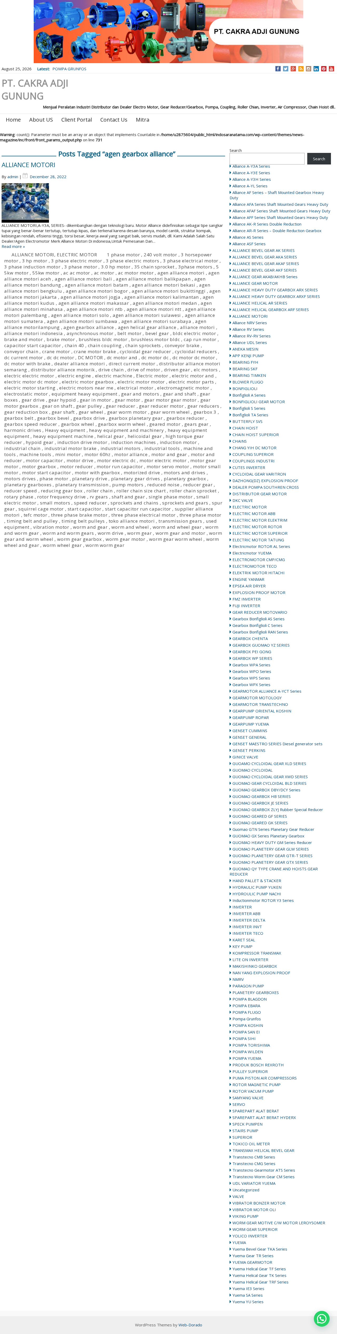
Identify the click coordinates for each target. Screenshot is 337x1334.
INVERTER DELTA (248, 920)
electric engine (74, 376)
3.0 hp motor (116, 267)
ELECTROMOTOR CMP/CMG (258, 559)
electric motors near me (86, 388)
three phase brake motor (79, 515)
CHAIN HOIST (245, 428)
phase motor (53, 479)
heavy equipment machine (63, 436)
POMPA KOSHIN (247, 1025)
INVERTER (242, 907)
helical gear (110, 436)
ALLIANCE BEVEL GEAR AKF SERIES (264, 270)
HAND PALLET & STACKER (256, 880)
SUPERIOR (242, 1137)
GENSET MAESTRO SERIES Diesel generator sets (277, 743)
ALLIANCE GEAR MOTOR (255, 283)
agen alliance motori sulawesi (147, 315)
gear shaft (63, 412)
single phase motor (170, 497)
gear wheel (91, 412)
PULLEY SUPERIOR (250, 1071)
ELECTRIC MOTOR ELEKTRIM (259, 520)
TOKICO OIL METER (251, 1143)
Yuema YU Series (248, 1301)
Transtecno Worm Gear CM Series (263, 1176)
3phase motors (195, 267)
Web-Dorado (190, 1324)
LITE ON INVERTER (250, 959)
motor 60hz (98, 454)
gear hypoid (62, 400)
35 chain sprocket (154, 267)
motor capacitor (44, 460)
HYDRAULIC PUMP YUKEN (256, 887)
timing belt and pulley (32, 521)
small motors (55, 503)
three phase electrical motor (143, 515)
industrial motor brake (70, 448)
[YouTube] (331, 68)
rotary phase (18, 497)
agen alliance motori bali (83, 279)
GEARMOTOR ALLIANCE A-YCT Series (266, 691)
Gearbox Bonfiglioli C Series (257, 625)
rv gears (99, 497)
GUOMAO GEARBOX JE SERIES (260, 803)
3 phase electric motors (132, 261)
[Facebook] (278, 68)
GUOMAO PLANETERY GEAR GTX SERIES (270, 862)
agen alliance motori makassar (93, 303)
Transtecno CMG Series (253, 1163)
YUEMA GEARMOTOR (252, 1262)
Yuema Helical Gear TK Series (259, 1275)
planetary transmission (81, 485)
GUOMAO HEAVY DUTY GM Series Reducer (272, 842)
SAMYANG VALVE (248, 1097)
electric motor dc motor (31, 382)
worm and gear (90, 527)
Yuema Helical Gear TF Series (259, 1268)
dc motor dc (155, 357)
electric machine (113, 376)
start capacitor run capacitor (138, 509)
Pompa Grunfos (246, 1018)
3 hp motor (34, 261)
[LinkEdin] (316, 68)
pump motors (127, 485)
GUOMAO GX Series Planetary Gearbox (268, 835)
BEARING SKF (244, 368)
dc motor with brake (27, 364)
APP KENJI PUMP (248, 355)
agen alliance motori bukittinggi (169, 291)
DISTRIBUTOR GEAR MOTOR (259, 493)
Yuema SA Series (247, 1295)
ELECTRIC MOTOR (249, 506)
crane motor (56, 351)
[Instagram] (308, 68)
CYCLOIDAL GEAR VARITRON (259, 474)
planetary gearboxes (27, 485)
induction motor (178, 442)
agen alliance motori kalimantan (161, 297)
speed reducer (90, 503)
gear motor (127, 400)
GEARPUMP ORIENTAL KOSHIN (261, 710)
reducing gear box (62, 491)
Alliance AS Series (248, 237)
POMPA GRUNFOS (69, 68)
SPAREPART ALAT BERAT (255, 1110)
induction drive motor (82, 442)
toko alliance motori (132, 521)
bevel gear (157, 333)
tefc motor (35, 515)
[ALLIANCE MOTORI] (113, 203)
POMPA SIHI (244, 1038)
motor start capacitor (46, 472)
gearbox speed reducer (30, 424)
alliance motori (197, 327)
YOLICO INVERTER (249, 1235)
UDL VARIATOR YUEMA (253, 1183)
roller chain (99, 491)
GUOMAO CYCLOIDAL (252, 770)
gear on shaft (57, 406)
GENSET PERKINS (248, 750)
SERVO (238, 1104)
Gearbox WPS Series (251, 678)
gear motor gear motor (170, 400)
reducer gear (198, 485)
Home (13, 119)
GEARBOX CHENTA (250, 638)
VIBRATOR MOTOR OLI (254, 1209)
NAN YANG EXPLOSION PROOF (261, 972)
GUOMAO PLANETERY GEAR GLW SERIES (270, 849)
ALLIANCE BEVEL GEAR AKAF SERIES (265, 263)
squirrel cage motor (41, 509)
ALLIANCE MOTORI (250, 316)
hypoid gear (39, 442)
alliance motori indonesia (33, 333)
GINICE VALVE (245, 757)
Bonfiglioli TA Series (250, 414)
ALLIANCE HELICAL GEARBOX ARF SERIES (270, 309)
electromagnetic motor (183, 388)
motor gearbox (39, 466)
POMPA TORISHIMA (251, 1045)
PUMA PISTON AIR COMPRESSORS (264, 1078)
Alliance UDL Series (249, 342)
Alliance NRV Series (249, 322)
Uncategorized (245, 1189)
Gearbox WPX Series (251, 684)
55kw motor (46, 273)
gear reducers (203, 406)
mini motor (68, 454)
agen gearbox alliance (88, 327)
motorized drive (142, 472)
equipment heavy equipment (84, 394)
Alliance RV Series (248, 329)
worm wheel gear (62, 545)
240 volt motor (160, 255)
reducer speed (20, 491)
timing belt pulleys (83, 521)
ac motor (104, 273)
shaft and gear (128, 497)
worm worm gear (105, 545)
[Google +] (293, 68)
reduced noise (163, 485)
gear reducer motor (161, 406)
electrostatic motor (26, 394)
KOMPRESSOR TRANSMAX (256, 953)
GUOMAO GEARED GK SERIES (260, 822)
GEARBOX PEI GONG (251, 651)
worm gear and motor (180, 533)
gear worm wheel (170, 412)
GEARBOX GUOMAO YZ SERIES (261, 645)
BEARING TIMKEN (249, 375)
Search (236, 150)
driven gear (177, 370)
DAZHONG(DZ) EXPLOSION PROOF (265, 480)
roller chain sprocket (193, 491)
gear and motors (140, 394)
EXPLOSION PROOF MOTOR (258, 592)
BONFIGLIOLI (244, 388)
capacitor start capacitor (32, 345)
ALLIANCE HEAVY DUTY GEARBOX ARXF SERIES (276, 296)
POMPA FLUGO (246, 1012)
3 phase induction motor (32, 267)
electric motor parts (191, 382)
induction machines (133, 442)
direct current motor (132, 364)
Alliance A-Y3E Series (251, 172)
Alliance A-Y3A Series (251, 166)
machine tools (35, 454)
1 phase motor (123, 255)
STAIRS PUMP (245, 1130)
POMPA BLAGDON (249, 999)
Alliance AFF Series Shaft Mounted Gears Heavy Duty (280, 217)
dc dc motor (60, 357)
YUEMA (239, 1242)
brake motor (61, 339)
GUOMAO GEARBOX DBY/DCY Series (266, 789)
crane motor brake (95, 351)
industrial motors (121, 448)
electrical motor (135, 388)
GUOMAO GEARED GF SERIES (259, 816)
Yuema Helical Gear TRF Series (260, 1282)
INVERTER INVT (247, 926)
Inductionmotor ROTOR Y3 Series (263, 900)
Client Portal (76, 119)
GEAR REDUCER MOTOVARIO (259, 612)
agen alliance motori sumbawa (82, 321)
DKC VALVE (242, 500)
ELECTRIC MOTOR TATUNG (258, 539)
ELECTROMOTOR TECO (254, 566)
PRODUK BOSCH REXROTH (258, 1064)
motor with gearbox (97, 472)
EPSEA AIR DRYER (249, 585)
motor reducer (76, 466)
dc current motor (23, 357)
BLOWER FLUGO (247, 381)
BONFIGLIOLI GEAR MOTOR (258, 401)
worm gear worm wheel (175, 539)
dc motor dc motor (193, 357)
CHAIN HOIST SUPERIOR (255, 434)
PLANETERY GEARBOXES (255, 992)
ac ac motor (76, 273)
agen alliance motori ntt (154, 309)
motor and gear (169, 454)
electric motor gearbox (88, 382)
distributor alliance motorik (63, 370)
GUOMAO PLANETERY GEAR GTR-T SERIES (272, 855)
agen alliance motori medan (165, 303)
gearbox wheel (77, 424)
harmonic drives (22, 430)
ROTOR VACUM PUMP (253, 1091)
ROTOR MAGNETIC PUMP (256, 1084)
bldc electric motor (194, 333)
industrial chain (22, 448)
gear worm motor (127, 412)
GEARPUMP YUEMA (250, 724)
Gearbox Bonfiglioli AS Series (258, 618)
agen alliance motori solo (80, 315)
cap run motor (200, 339)
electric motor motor (141, 382)
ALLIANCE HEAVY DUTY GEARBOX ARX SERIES (275, 289)
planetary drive (89, 479)
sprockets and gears (185, 503)
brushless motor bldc (155, 339)
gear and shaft (179, 394)
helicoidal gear (145, 436)
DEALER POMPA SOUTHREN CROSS (265, 487)
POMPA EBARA (246, 1005)
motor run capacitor (120, 466)
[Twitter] (286, 68)
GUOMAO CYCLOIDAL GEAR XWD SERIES (270, 776)
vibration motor (51, 527)
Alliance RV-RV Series (251, 335)
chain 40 (74, 345)
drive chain (111, 370)
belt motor (129, 333)
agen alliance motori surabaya (156, 321)
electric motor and (193, 376)
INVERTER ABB (246, 913)
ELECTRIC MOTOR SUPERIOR (260, 533)
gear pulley (89, 406)
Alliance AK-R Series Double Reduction (266, 224)
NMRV (238, 979)
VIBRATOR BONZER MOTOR (258, 1203)
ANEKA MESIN (245, 349)
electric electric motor (29, 376)
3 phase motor (80, 267)
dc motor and (122, 357)
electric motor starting (29, 388)
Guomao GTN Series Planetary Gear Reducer (273, 829)
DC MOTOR (90, 357)
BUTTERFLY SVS (247, 421)
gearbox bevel (53, 418)
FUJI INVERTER (246, 605)
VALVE (238, 1196)
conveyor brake (182, 345)
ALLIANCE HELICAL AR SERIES (259, 303)
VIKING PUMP (245, 1216)
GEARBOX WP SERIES (252, 658)
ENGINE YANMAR (248, 579)
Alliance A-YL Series (249, 185)
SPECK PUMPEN (247, 1124)
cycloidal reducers (196, 351)
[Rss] (301, 68)
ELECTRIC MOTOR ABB (253, 513)
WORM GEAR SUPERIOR (254, 1229)
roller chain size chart (141, 491)
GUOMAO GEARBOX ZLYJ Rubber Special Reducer (277, 809)
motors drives (20, 479)
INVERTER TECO (247, 933)
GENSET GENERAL (249, 737)
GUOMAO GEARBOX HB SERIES (261, 796)
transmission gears (180, 521)
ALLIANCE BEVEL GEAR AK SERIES (263, 250)
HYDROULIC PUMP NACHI (256, 893)
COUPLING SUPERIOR (253, 454)
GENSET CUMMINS (249, 730)
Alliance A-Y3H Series (251, 179)
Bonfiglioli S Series (248, 408)
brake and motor (23, 339)
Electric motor (152, 376)
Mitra (142, 119)
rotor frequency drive (61, 497)
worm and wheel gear (177, 527)
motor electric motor (163, 460)
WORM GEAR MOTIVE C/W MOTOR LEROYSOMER (278, 1222)
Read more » (13, 246)
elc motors (206, 370)
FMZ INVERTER (246, 599)
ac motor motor (135, 273)
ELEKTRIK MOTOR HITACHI (258, 572)
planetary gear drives (135, 479)
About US (41, 119)
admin (12, 176)
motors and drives (184, 472)
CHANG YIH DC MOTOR (254, 447)
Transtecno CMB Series (253, 1157)
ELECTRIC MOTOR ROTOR (257, 526)
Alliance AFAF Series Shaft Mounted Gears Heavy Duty (281, 210)
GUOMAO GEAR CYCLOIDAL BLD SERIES (269, 783)
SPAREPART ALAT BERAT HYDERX (264, 1117)
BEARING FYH (245, 362)
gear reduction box (26, 412)
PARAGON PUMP (248, 985)
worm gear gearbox (79, 539)
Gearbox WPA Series (251, 664)
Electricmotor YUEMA (251, 553)
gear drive (33, 400)
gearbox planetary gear (136, 418)
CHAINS (239, 441)
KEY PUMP (242, 946)
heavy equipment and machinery (126, 430)
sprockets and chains (134, 503)
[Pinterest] (323, 68)
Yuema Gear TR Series (253, 1255)
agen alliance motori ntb (95, 309)
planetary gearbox (185, 479)
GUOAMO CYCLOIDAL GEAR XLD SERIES (269, 763)
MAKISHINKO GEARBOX (254, 966)
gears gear (196, 424)
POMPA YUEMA (246, 1058)
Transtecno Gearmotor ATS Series (263, 1170)
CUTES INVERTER (248, 467)
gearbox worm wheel (121, 424)
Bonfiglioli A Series (249, 395)
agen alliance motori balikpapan (153, 279)
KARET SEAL (243, 939)
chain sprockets (143, 345)
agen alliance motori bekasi (163, 285)
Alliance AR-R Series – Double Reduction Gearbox (276, 230)
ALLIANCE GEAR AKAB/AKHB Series (265, 276)
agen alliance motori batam (96, 285)
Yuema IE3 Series (248, 1288)
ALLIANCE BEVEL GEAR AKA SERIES (264, 256)
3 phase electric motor (76, 261)
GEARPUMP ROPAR (250, 717)
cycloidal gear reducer (145, 351)
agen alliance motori (181, 273)
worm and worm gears (68, 533)
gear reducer (120, 406)
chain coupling (105, 345)
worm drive (110, 533)
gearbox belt (18, 418)
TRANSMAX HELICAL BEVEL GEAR (263, 1150)
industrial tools (162, 448)
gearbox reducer (185, 418)
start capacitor (84, 509)
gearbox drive (89, 418)
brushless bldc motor (103, 339)
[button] (322, 1319)
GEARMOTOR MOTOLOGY (257, 697)
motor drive (80, 460)
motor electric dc (116, 460)
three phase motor (201, 515)
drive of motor (143, 370)
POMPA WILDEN (247, 1051)
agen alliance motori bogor (97, 291)
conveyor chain (21, 351)
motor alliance (130, 454)
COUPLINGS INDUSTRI (253, 460)
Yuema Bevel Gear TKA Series (259, 1249)
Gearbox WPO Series (251, 671)
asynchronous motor (90, 333)
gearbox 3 (205, 412)
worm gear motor (125, 539)
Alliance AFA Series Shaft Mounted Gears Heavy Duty (280, 204)
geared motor (165, 424)
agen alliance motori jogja (91, 297)
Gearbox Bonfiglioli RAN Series (260, 631)
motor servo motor (168, 466)
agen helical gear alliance (147, 327)
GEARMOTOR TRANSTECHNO (260, 704)
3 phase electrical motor (190, 261)
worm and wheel (130, 527)
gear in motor (95, 400)
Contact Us (113, 119)
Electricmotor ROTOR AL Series (261, 546)
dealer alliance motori (79, 364)
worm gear (139, 533)
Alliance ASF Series (249, 243)
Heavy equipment (65, 430)
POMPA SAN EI (246, 1032)
